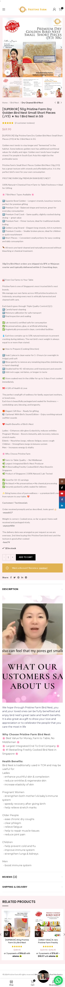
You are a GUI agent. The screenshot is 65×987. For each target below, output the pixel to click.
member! (43, 568)
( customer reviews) (25, 123)
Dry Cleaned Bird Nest (32, 102)
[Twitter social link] (14, 577)
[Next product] (61, 102)
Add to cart (25, 557)
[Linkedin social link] (22, 577)
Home (5, 102)
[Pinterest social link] (18, 577)
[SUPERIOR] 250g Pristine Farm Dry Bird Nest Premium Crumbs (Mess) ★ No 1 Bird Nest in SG (17, 944)
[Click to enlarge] (8, 73)
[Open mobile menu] (4, 9)
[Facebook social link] (11, 577)
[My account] (54, 9)
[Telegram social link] (26, 577)
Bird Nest (14, 102)
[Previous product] (55, 102)
